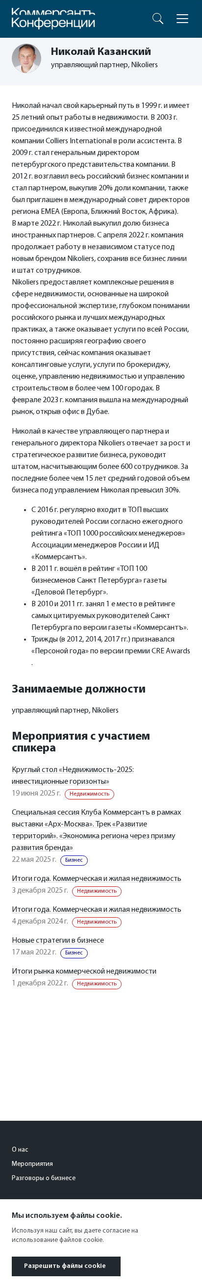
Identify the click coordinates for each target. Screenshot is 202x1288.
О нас (20, 1150)
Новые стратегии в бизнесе (58, 941)
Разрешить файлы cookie (65, 1266)
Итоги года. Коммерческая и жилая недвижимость (96, 879)
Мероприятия (32, 1164)
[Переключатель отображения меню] (182, 18)
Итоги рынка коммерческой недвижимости (84, 972)
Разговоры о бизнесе (44, 1178)
